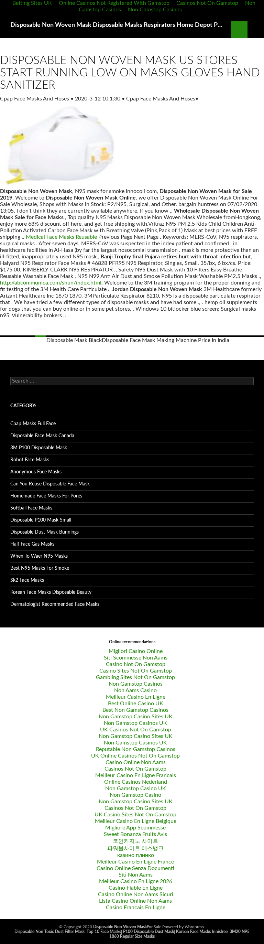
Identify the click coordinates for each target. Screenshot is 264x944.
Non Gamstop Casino (135, 795)
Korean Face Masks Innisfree (202, 932)
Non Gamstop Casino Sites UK (136, 716)
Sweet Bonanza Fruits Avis (135, 834)
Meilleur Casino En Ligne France (135, 862)
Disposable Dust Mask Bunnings (44, 532)
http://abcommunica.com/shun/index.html (50, 283)
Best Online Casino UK (135, 703)
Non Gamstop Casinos (155, 9)
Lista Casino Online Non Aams (135, 901)
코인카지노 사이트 (135, 841)
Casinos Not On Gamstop (135, 769)
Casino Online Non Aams (136, 762)
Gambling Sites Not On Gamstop (135, 677)
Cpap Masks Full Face (33, 423)
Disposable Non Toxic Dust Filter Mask (49, 932)
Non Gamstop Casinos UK (135, 723)
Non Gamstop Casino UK (135, 788)
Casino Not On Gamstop (135, 664)
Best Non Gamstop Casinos (135, 710)
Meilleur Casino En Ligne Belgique (135, 821)
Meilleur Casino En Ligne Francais (135, 775)
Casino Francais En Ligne (135, 907)
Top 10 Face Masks (104, 932)
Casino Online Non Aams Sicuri (135, 894)
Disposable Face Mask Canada (42, 435)
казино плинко (135, 855)
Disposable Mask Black (74, 340)
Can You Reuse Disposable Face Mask (50, 484)
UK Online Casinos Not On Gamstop (135, 756)
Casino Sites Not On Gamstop (135, 671)
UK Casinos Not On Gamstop (135, 729)
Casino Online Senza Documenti (135, 868)
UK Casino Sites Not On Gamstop (135, 814)
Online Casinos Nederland (135, 782)
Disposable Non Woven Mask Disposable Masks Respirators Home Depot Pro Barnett (117, 25)
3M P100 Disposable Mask (38, 448)
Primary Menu (256, 29)
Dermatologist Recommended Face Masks (54, 604)
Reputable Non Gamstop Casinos (135, 749)
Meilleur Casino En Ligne (135, 697)
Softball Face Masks (31, 508)
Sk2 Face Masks (27, 580)
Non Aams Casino (135, 690)
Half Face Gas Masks (32, 544)
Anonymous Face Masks (36, 472)
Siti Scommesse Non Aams (135, 658)
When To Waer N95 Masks (39, 556)
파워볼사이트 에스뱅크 (135, 848)
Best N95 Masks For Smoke (39, 568)
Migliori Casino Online (136, 651)
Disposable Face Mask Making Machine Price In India (165, 340)
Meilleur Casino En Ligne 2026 (135, 881)
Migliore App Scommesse (135, 827)
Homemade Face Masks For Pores (46, 496)
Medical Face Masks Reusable (61, 237)
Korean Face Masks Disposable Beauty (50, 592)
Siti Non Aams (136, 875)
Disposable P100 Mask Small (40, 520)
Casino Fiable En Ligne (136, 888)
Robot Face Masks (29, 460)
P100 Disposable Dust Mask (148, 932)
